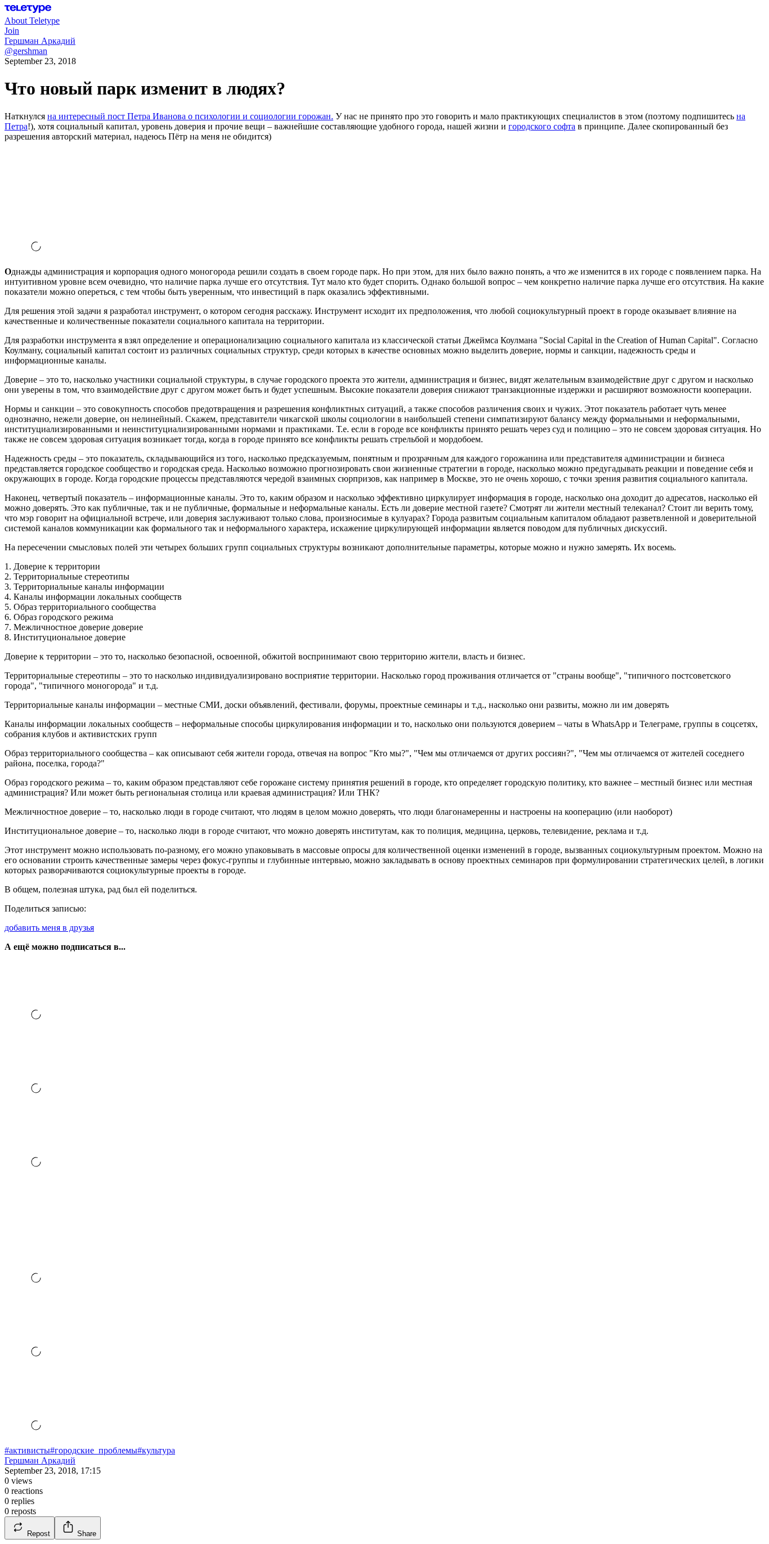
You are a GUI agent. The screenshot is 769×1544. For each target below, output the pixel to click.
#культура (156, 1450)
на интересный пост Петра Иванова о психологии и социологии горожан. (190, 116)
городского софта (541, 126)
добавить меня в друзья (49, 927)
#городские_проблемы (93, 1450)
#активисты (27, 1450)
